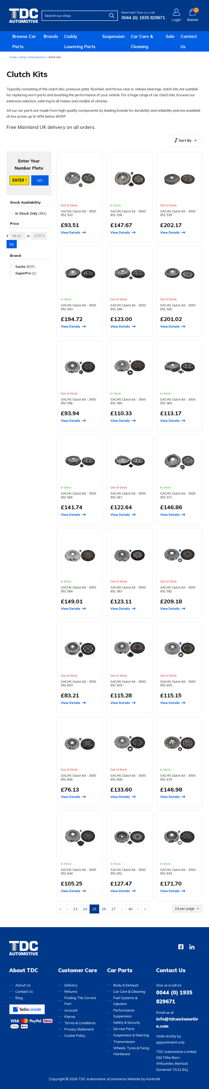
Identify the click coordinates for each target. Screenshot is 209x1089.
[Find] (112, 16)
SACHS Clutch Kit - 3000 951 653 (178, 872)
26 (104, 909)
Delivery (71, 985)
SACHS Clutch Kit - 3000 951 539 (178, 213)
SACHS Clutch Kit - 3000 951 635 (178, 777)
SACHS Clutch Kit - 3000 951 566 (78, 495)
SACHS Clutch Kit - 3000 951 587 (128, 589)
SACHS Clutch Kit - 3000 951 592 (178, 589)
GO (39, 180)
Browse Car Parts (24, 41)
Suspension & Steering (131, 1035)
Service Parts (124, 1029)
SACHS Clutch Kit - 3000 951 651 (128, 872)
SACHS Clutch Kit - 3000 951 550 (178, 307)
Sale (170, 36)
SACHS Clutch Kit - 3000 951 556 (78, 401)
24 (85, 909)
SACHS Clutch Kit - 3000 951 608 (128, 777)
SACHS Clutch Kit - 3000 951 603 (78, 683)
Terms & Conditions (80, 1023)
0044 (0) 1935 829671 (143, 17)
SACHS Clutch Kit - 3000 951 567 (128, 495)
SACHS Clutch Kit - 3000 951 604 (128, 683)
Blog (19, 998)
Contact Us (189, 41)
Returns (70, 991)
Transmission (124, 1041)
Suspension (113, 36)
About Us (23, 985)
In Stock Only (26, 213)
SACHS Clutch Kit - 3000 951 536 (128, 213)
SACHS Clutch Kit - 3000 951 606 (78, 777)
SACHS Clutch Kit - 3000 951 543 (78, 307)
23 (75, 909)
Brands (50, 36)
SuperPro (23, 273)
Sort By (185, 140)
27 (113, 909)
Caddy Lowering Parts (79, 41)
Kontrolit (153, 1079)
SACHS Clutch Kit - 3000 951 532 (78, 213)
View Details (70, 232)
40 (130, 909)
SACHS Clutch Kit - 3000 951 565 (178, 401)
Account (71, 1010)
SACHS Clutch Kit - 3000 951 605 (178, 683)
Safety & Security (126, 1022)
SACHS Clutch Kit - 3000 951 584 (78, 589)
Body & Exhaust (125, 985)
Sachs (20, 266)
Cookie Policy (74, 1035)
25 (94, 909)
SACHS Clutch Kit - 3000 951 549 (128, 307)
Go (11, 244)
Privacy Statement (79, 1029)
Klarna (69, 1016)
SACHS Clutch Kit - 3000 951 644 (78, 872)
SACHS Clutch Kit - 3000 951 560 (128, 401)
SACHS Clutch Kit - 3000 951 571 (178, 495)
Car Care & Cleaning (142, 41)
